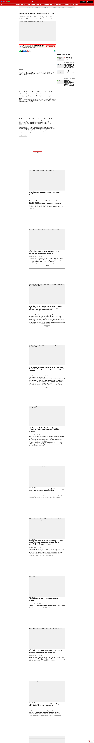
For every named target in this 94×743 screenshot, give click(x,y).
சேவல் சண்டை (23, 135)
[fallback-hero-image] (60, 59)
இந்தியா (23, 4)
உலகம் (28, 4)
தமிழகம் (18, 4)
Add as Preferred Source (50, 46)
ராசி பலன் (52, 4)
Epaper (92, 741)
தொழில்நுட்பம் (59, 4)
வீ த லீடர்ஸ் (31, 657)
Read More (47, 210)
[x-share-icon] (22, 51)
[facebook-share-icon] (24, 51)
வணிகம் (67, 4)
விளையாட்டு (39, 4)
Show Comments (37, 152)
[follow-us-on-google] (55, 51)
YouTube (72, 4)
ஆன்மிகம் (46, 4)
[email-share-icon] (28, 51)
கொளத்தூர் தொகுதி (50, 260)
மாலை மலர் (31, 196)
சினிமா (33, 4)
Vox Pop (76, 4)
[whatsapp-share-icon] (20, 51)
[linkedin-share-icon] (26, 51)
